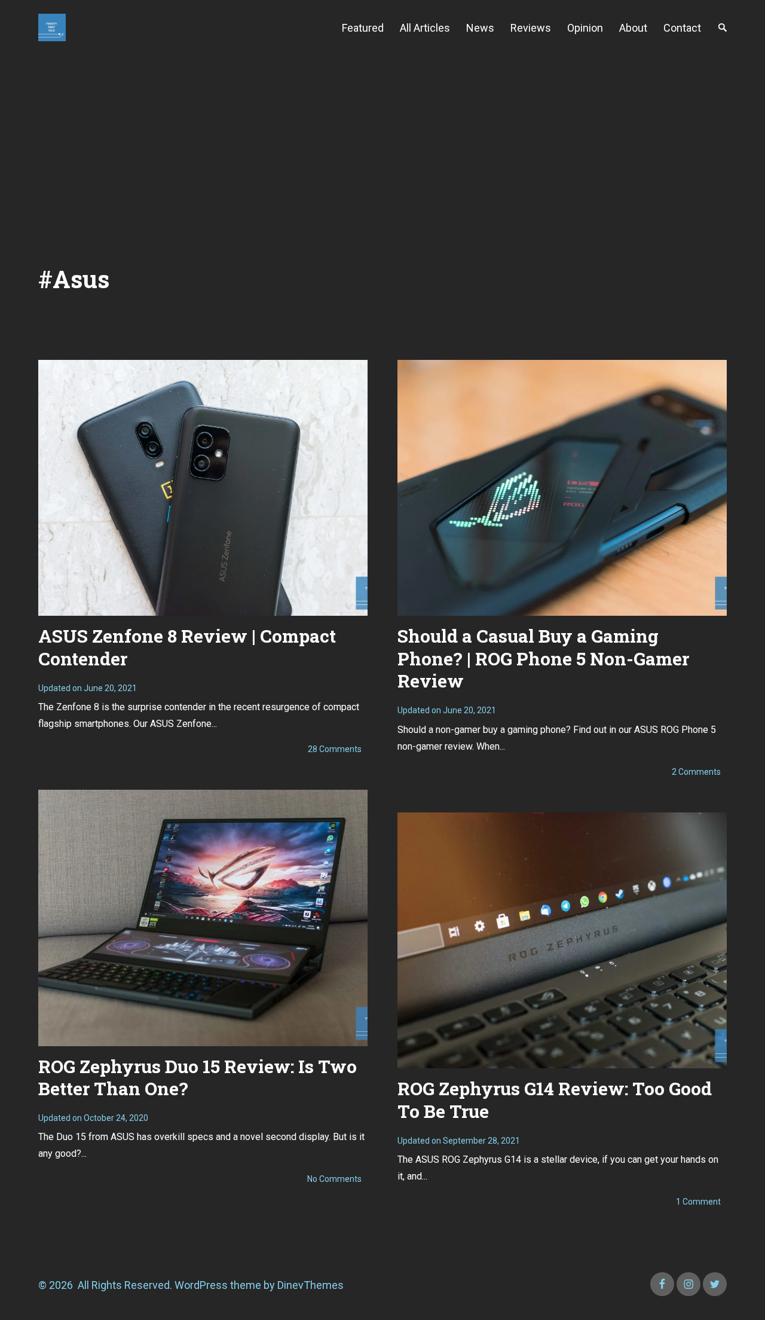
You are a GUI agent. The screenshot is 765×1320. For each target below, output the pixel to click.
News (480, 28)
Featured (363, 28)
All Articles (425, 28)
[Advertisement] (382, 144)
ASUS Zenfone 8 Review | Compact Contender (187, 647)
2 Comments (696, 772)
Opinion (585, 28)
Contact (682, 28)
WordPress (201, 1285)
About (633, 28)
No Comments (334, 1179)
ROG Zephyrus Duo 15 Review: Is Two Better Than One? (197, 1078)
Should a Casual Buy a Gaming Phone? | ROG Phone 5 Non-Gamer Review (543, 658)
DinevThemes (309, 1285)
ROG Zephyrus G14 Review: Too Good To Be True (554, 1100)
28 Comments (335, 749)
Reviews (530, 28)
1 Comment (698, 1201)
